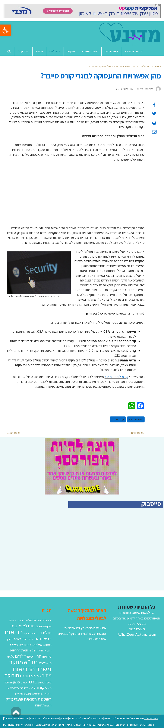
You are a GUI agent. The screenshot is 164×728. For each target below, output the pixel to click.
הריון (37, 656)
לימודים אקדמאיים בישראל (49, 724)
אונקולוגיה (22, 620)
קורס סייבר (118, 419)
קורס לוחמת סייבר (116, 377)
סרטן (32, 681)
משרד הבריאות (32, 669)
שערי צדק (14, 699)
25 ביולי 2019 (124, 88)
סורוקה (11, 675)
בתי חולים (27, 639)
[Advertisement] (76, 196)
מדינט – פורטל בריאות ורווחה (44, 718)
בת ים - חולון (139, 724)
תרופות (40, 705)
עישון (16, 682)
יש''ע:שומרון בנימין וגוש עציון (111, 724)
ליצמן (42, 663)
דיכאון (10, 639)
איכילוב (12, 620)
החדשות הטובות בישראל (16, 718)
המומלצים (145, 66)
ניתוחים (36, 676)
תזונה (48, 705)
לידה (48, 663)
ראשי (158, 66)
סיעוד (48, 682)
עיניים (24, 682)
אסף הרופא (44, 626)
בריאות (13, 632)
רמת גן (150, 724)
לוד (66, 724)
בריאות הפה (41, 639)
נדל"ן (6, 724)
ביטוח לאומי (28, 625)
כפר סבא (14, 724)
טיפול (29, 656)
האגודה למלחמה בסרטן (37, 645)
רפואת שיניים (24, 694)
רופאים (46, 694)
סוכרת (25, 676)
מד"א (31, 662)
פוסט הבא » (13, 432)
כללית (10, 656)
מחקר (16, 662)
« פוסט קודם (138, 432)
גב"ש (129, 724)
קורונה (39, 687)
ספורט (41, 682)
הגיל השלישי (36, 650)
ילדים (20, 655)
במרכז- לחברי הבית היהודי (82, 724)
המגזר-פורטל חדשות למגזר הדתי (86, 718)
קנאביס (28, 688)
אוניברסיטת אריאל (39, 620)
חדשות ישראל (27, 724)
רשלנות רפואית (37, 699)
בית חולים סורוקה (32, 633)
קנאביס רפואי (15, 688)
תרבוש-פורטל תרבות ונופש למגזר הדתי (124, 718)
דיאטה (17, 639)
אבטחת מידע (135, 419)
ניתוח (46, 675)
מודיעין (64, 718)
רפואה (37, 694)
